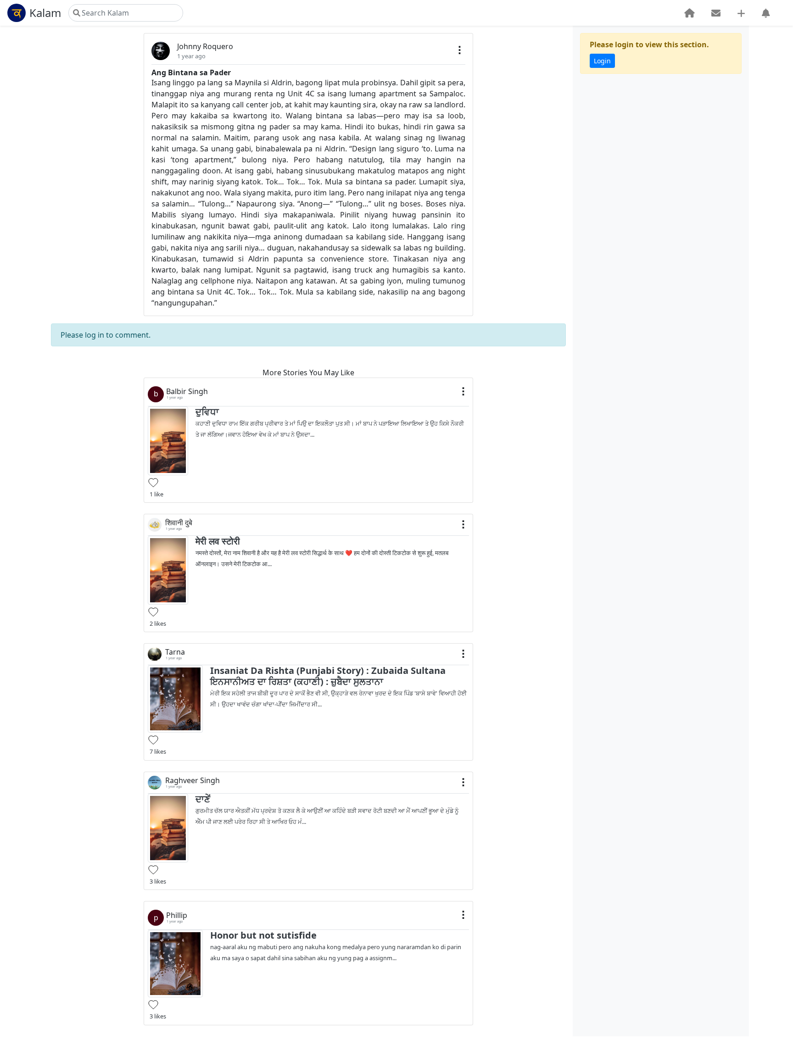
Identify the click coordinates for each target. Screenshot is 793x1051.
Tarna (175, 652)
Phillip (176, 915)
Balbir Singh (187, 391)
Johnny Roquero (205, 46)
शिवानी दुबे (178, 522)
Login (602, 60)
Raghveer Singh (192, 780)
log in (94, 335)
